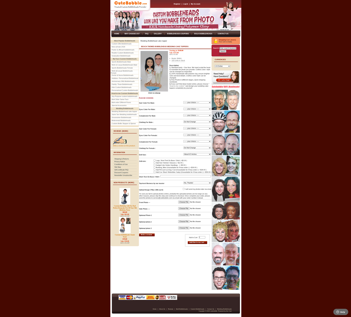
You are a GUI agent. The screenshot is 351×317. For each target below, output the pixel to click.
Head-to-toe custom (176, 86)
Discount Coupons (121, 173)
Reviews (170, 309)
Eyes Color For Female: (148, 135)
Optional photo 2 (145, 222)
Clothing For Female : (147, 148)
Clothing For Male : (146, 122)
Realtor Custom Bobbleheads (123, 53)
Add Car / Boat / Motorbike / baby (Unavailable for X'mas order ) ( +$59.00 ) (183, 172)
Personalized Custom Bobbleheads (125, 90)
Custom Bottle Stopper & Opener (124, 124)
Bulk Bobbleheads (203, 34)
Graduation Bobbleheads (121, 56)
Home (116, 34)
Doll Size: (142, 155)
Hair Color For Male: (147, 103)
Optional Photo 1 (145, 215)
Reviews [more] (121, 131)
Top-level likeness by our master (151, 183)
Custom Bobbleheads (197, 309)
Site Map (117, 167)
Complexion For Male (147, 116)
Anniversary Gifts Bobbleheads (123, 81)
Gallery (158, 34)
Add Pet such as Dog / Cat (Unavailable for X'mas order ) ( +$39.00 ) (181, 170)
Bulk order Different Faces (121, 102)
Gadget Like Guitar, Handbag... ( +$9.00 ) (171, 165)
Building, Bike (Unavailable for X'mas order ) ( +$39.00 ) (176, 168)
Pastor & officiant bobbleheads (123, 50)
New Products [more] (124, 183)
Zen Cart (229, 311)
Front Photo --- (144, 202)
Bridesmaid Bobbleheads (121, 121)
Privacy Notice (119, 162)
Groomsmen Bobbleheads (121, 117)
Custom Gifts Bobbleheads (121, 44)
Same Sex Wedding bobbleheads (124, 114)
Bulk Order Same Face (120, 99)
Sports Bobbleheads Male (121, 62)
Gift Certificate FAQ (121, 170)
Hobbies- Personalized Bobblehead (125, 78)
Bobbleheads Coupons (178, 34)
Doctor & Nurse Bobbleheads (122, 75)
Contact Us (223, 34)
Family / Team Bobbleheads (122, 84)
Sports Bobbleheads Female (122, 68)
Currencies (220, 60)
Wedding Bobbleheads (224, 309)
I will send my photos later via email (198, 189)
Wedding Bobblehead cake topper (124, 111)
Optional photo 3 (145, 228)
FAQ (146, 34)
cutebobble (213, 311)
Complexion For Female (148, 142)
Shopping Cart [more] (227, 40)
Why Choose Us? (132, 34)
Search (216, 48)
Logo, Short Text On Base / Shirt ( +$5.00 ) (171, 161)
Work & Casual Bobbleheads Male (124, 65)
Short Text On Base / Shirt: (149, 177)
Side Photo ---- (144, 209)
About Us (162, 309)
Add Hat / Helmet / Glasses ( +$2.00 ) (169, 163)
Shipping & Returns (121, 159)
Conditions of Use (121, 164)
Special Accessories (119, 105)
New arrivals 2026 (118, 47)
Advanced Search (225, 54)
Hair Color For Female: (148, 129)
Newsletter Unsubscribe (123, 175)
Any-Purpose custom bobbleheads (124, 96)
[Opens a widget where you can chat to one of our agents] (340, 312)
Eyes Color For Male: (147, 109)
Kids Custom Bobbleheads (121, 87)
